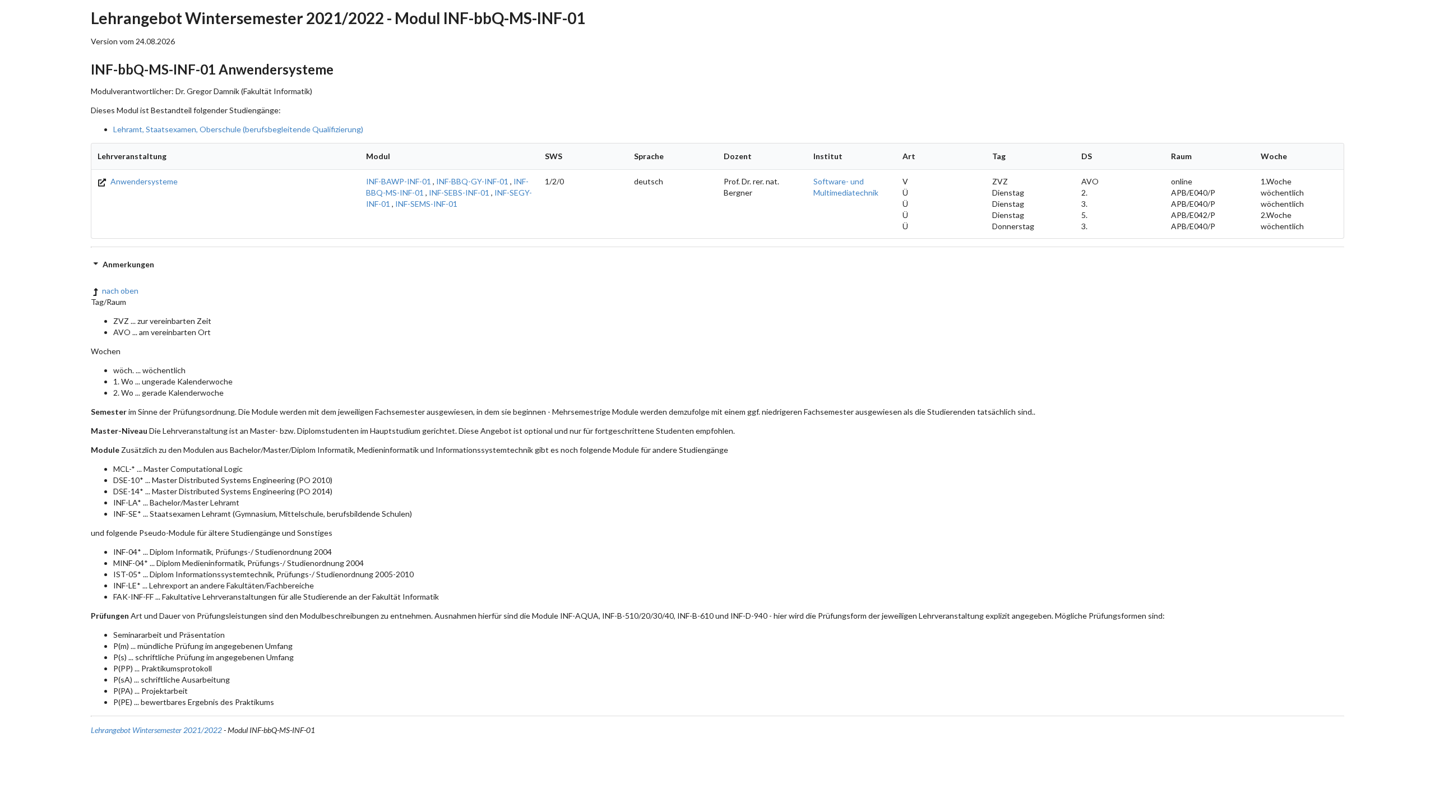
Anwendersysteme (143, 181)
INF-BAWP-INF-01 (398, 181)
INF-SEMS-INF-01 (426, 203)
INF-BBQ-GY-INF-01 (472, 181)
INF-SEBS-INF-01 (459, 192)
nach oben (120, 290)
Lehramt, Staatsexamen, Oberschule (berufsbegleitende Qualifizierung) (238, 129)
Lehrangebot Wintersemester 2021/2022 (156, 730)
